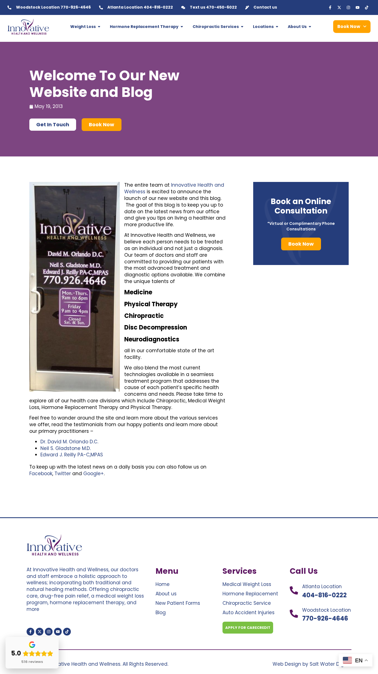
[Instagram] (348, 7)
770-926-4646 (325, 618)
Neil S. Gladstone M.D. (65, 448)
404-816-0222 (324, 595)
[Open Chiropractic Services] (242, 27)
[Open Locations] (277, 27)
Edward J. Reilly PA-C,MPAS (71, 454)
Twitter (63, 473)
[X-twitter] (339, 7)
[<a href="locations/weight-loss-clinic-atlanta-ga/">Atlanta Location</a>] (294, 590)
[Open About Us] (310, 27)
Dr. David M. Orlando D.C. (69, 441)
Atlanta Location (322, 586)
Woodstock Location (326, 610)
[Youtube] (357, 7)
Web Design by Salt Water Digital (312, 664)
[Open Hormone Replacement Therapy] (182, 27)
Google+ (93, 473)
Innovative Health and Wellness (174, 188)
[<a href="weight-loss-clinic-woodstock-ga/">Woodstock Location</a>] (294, 613)
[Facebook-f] (330, 7)
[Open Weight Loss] (99, 27)
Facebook (40, 473)
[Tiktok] (367, 7)
